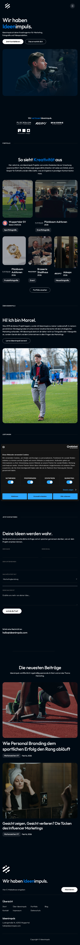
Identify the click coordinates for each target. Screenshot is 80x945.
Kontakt (5, 910)
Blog (46, 906)
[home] (7, 6)
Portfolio (34, 906)
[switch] (30, 482)
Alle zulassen (65, 496)
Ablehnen (14, 496)
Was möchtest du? (9, 574)
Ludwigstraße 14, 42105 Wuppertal (15, 923)
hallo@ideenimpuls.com (11, 926)
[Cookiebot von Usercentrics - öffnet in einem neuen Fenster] (68, 447)
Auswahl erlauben (40, 496)
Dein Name (6, 549)
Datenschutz (36, 910)
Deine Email (46, 549)
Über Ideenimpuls (19, 906)
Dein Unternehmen (9, 562)
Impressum (17, 910)
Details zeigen (68, 490)
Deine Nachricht (8, 590)
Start (4, 906)
